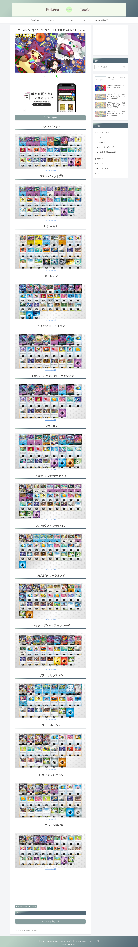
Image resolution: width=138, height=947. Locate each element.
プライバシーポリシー (81, 941)
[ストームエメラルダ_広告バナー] (50, 97)
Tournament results (22, 906)
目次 (49, 117)
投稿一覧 (62, 941)
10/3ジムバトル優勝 (50, 170)
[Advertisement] (50, 888)
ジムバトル (33, 906)
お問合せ (70, 941)
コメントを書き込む (50, 921)
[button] (124, 67)
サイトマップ (94, 941)
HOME (42, 941)
